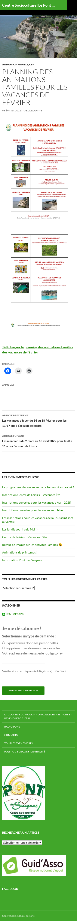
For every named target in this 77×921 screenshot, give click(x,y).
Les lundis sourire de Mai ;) (19, 529)
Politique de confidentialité (24, 751)
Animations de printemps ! (19, 552)
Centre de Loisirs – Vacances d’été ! (25, 537)
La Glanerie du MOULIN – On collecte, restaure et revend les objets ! (38, 716)
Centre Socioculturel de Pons (18, 915)
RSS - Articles (14, 613)
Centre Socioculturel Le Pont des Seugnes (29, 5)
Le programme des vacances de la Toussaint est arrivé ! (38, 487)
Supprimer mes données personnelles (33, 648)
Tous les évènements (18, 743)
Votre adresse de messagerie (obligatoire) (32, 653)
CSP (31, 64)
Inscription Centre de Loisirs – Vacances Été (31, 495)
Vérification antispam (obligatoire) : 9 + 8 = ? (34, 671)
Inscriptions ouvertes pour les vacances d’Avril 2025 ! (37, 502)
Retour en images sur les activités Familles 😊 (32, 544)
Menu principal (72, 5)
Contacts (11, 735)
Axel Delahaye (32, 110)
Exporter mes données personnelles (32, 643)
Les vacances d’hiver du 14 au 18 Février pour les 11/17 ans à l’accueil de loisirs (34, 420)
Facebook (10, 889)
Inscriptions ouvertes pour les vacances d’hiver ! (34, 510)
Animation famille (15, 64)
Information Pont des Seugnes (22, 560)
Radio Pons (12, 726)
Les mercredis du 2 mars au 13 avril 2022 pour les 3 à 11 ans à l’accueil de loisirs (37, 441)
